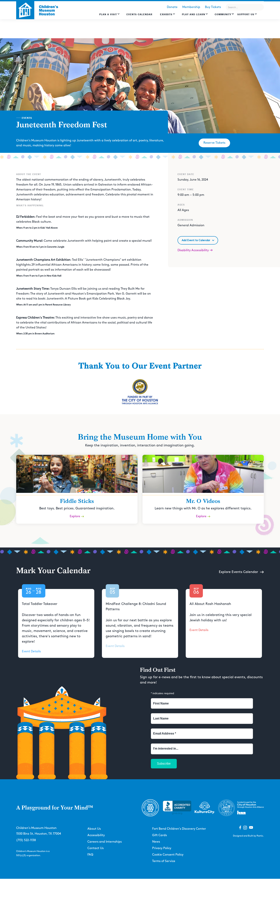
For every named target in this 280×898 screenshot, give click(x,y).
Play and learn (193, 14)
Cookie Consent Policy (167, 854)
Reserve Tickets (214, 142)
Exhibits (166, 14)
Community (223, 14)
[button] (109, 16)
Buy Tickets (213, 7)
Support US (245, 14)
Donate (172, 7)
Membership (191, 7)
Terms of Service (163, 861)
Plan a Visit (108, 14)
